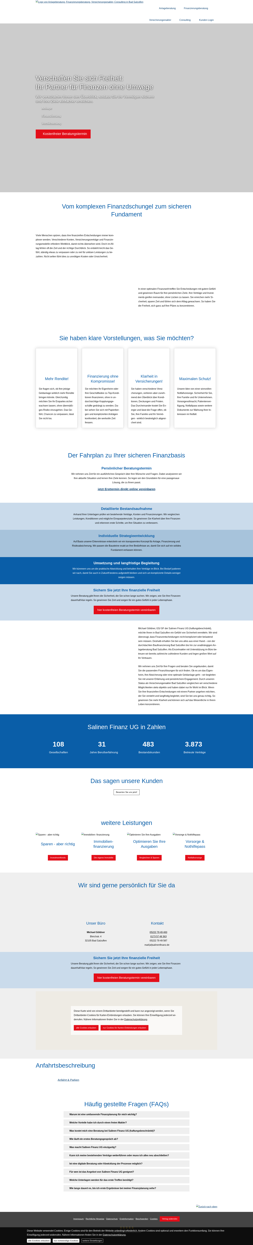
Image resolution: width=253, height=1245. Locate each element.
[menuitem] (151, 8)
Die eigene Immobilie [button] (103, 857)
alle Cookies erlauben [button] (86, 1028)
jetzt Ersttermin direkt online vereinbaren (126, 489)
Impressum (78, 1219)
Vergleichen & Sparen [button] (149, 857)
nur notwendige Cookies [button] (66, 1240)
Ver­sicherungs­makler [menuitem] (160, 20)
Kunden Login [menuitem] (206, 20)
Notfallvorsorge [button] (195, 857)
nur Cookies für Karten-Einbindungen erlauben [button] (124, 1028)
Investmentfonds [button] (58, 857)
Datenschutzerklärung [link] (135, 1019)
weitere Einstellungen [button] (92, 1240)
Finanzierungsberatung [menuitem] (196, 8)
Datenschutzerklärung (114, 1235)
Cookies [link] (154, 1219)
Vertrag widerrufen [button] (169, 1219)
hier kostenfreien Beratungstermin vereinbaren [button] (126, 609)
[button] (63, 134)
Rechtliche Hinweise (95, 1219)
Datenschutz (112, 1219)
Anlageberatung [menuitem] (167, 8)
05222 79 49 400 (158, 932)
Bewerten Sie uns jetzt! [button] (126, 792)
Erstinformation (127, 1219)
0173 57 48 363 (158, 936)
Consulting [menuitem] (185, 20)
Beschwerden (142, 1219)
